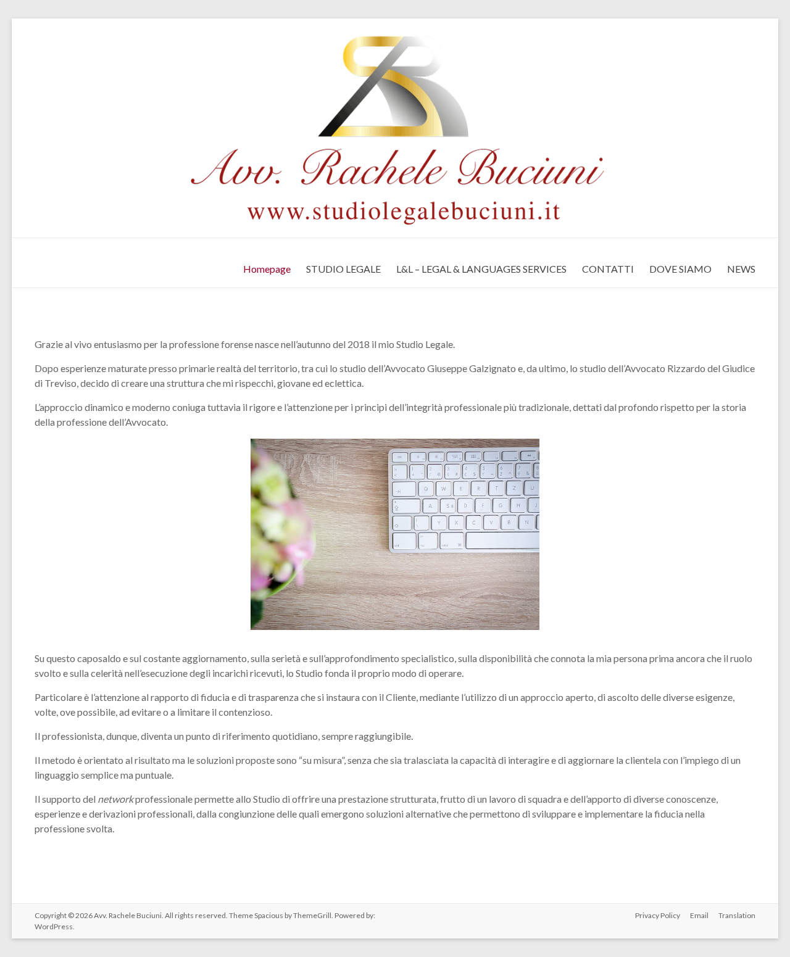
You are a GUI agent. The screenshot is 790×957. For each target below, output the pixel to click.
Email (699, 915)
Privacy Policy (657, 915)
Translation (736, 915)
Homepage (267, 269)
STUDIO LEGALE (343, 269)
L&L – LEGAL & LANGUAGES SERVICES (481, 269)
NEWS (741, 269)
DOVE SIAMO (680, 269)
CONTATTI (608, 269)
